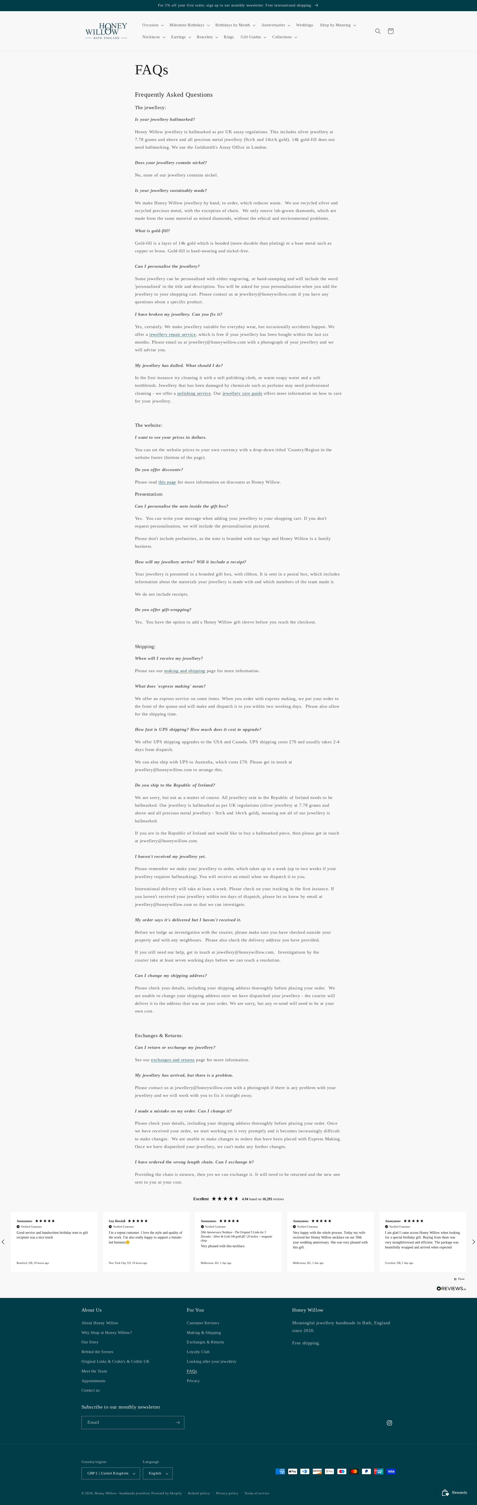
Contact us (90, 1390)
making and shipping (184, 670)
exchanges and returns (173, 1059)
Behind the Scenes (97, 1352)
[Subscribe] (177, 1422)
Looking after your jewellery (212, 1361)
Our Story (90, 1342)
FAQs (192, 1371)
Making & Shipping (204, 1332)
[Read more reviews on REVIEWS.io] (451, 1289)
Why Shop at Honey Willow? (106, 1332)
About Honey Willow (100, 1323)
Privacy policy (227, 1493)
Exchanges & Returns (205, 1342)
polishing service (194, 393)
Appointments (93, 1381)
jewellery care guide (243, 393)
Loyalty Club (198, 1352)
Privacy (193, 1381)
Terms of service (256, 1493)
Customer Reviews (203, 1323)
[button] (152, 25)
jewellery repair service (172, 334)
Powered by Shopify (166, 1493)
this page (167, 482)
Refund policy (199, 1493)
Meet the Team (94, 1371)
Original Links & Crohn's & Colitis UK (115, 1361)
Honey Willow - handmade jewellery (122, 1493)
